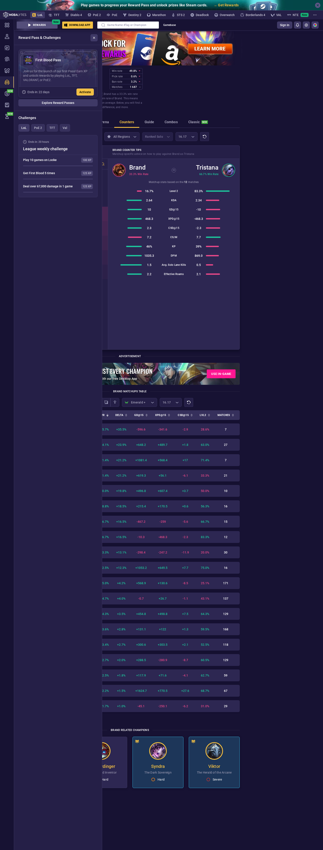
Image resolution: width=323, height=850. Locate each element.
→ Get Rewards (226, 5)
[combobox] (128, 25)
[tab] (104, 122)
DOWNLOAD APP (79, 25)
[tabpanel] (58, 166)
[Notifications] (297, 25)
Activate (85, 92)
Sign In (284, 25)
